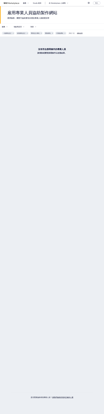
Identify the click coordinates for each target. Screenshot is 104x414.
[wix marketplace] (11, 3)
